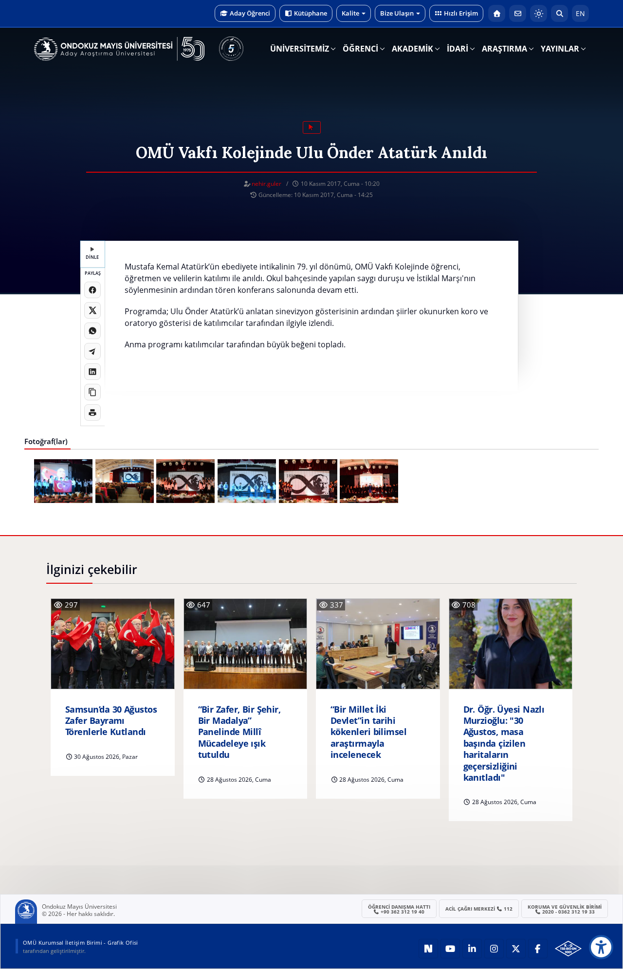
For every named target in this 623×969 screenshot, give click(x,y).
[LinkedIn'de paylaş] (92, 371)
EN (580, 13)
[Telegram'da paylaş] (92, 351)
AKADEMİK (412, 48)
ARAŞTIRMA (504, 48)
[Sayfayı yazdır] (92, 412)
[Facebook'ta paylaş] (92, 290)
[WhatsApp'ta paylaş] (92, 331)
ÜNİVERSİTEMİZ (299, 48)
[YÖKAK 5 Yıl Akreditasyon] (231, 48)
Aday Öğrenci (250, 13)
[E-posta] (517, 13)
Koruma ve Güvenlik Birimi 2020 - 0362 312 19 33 (565, 909)
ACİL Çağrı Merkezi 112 (479, 908)
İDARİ (457, 48)
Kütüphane (310, 13)
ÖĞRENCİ (360, 48)
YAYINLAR (560, 48)
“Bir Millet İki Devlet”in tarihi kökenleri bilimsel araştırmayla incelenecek (368, 732)
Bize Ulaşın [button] (397, 13)
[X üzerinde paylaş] (92, 310)
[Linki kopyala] (92, 392)
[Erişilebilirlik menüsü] (601, 947)
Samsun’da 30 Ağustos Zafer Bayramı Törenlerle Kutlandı (111, 721)
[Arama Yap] (559, 13)
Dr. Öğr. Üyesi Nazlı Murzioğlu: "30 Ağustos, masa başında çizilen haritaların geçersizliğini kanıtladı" (504, 743)
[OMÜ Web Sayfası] (119, 49)
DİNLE (92, 257)
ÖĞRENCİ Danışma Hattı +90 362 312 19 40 (399, 909)
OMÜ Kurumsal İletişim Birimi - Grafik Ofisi (80, 942)
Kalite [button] (350, 13)
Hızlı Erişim (461, 13)
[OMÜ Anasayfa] (496, 13)
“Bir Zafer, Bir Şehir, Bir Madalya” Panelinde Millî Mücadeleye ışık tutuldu (239, 732)
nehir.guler (266, 183)
